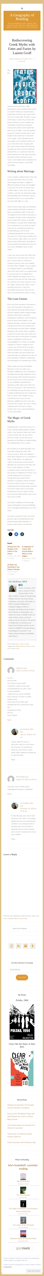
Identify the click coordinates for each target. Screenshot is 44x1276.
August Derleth (24, 1227)
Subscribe (22, 977)
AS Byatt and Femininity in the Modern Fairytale (13, 567)
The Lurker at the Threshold (23, 1225)
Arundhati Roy (24, 1214)
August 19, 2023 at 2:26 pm (26, 779)
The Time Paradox (23, 1195)
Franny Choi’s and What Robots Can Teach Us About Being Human (20, 1116)
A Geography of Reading (22, 17)
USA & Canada (24, 644)
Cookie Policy (8, 1266)
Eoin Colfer (24, 1197)
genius (29, 646)
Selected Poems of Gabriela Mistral (23, 1239)
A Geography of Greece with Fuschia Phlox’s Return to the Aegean (27, 551)
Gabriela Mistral (24, 1241)
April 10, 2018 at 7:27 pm (25, 671)
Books (17, 644)
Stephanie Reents (24, 1184)
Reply (9, 720)
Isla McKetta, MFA (18, 581)
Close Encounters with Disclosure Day (21, 1142)
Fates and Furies (29, 516)
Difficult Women (21, 646)
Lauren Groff (15, 648)
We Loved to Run (23, 1181)
